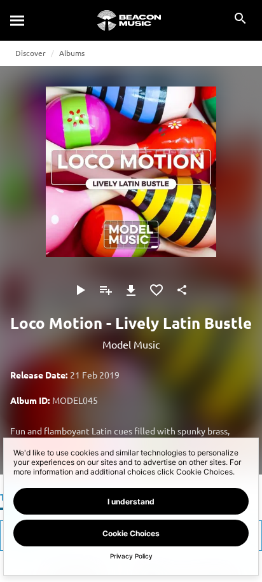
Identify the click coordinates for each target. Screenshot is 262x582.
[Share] (182, 290)
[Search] (17, 20)
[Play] (80, 290)
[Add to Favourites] (156, 290)
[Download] (131, 290)
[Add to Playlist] (105, 290)
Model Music (131, 344)
